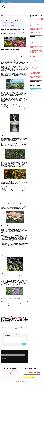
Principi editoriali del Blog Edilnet (8, 372)
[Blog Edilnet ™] (4, 8)
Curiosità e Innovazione (33, 88)
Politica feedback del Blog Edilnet (8, 373)
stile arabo (6, 139)
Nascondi (21, 20)
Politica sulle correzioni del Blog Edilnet (10, 370)
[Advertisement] (22, 398)
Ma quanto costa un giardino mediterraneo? (10, 26)
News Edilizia (38, 88)
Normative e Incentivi (33, 89)
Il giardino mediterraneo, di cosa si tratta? (9, 22)
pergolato (21, 274)
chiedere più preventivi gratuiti (11, 317)
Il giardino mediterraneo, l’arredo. (8, 25)
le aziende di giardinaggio (20, 318)
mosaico (19, 237)
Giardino (3, 15)
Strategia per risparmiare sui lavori (7, 2)
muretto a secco (12, 309)
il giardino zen (6, 108)
